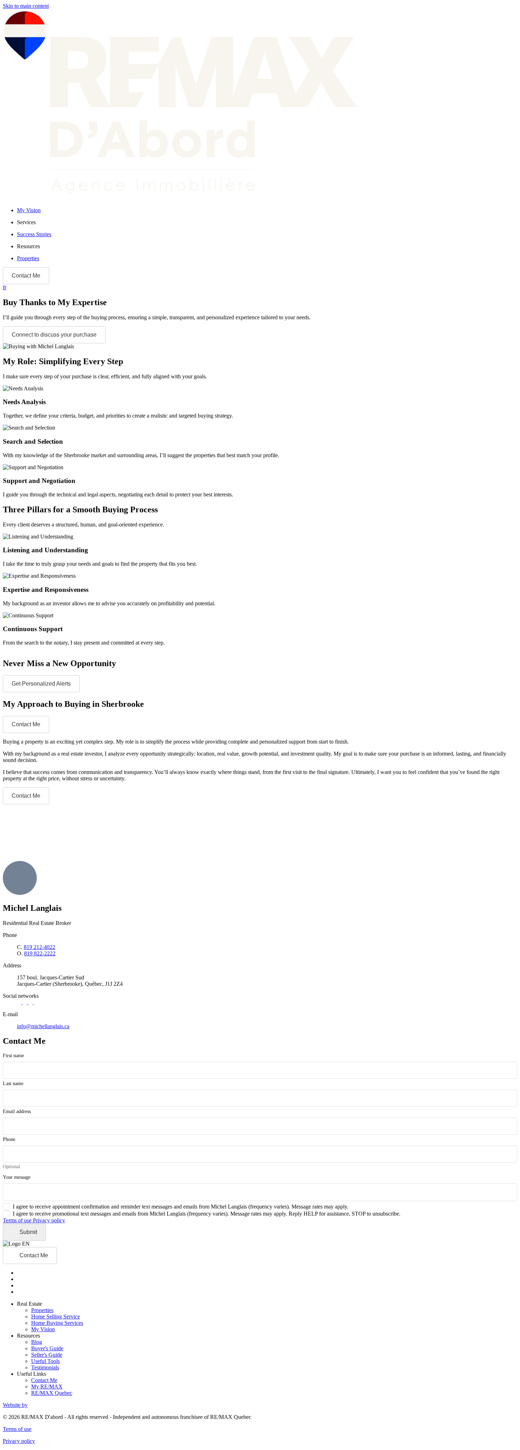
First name (13, 1055)
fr (4, 287)
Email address (17, 1111)
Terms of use (18, 1220)
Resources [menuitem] (28, 246)
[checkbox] (175, 1206)
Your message (16, 1177)
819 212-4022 (39, 947)
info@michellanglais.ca (43, 1026)
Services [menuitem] (26, 222)
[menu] (267, 222)
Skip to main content (26, 6)
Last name (13, 1083)
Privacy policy (49, 1220)
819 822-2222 (40, 953)
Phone (9, 1139)
